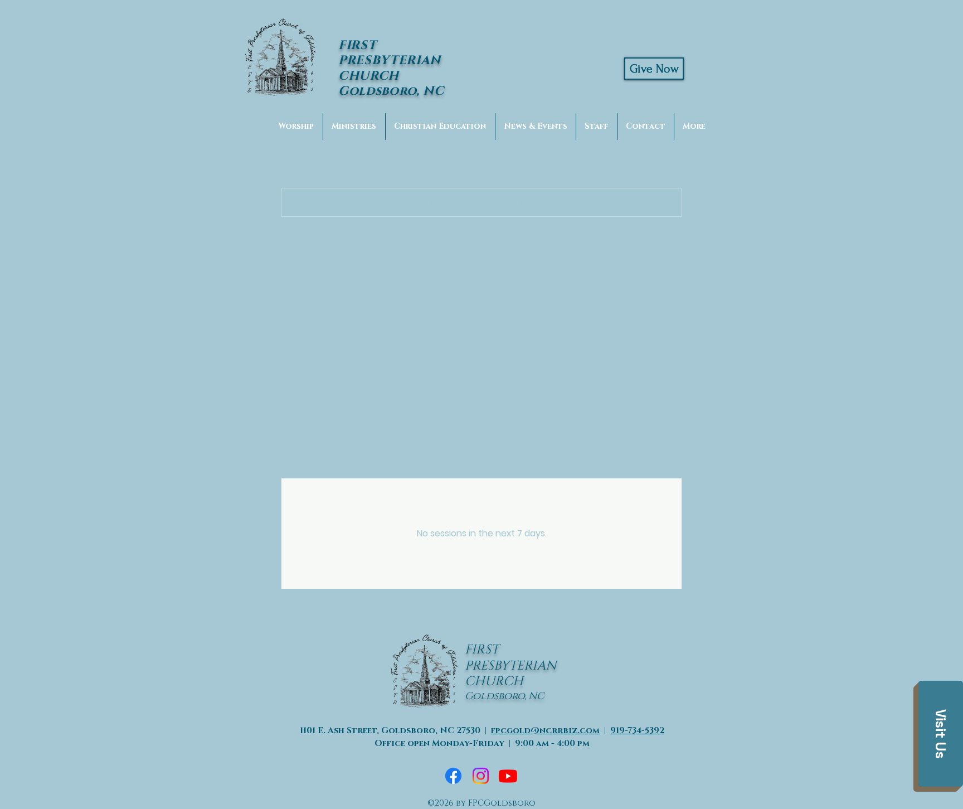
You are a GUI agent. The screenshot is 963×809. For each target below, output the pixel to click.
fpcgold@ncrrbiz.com (545, 731)
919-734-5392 (637, 731)
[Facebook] (453, 776)
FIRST (482, 649)
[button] (940, 734)
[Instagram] (481, 776)
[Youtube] (508, 776)
